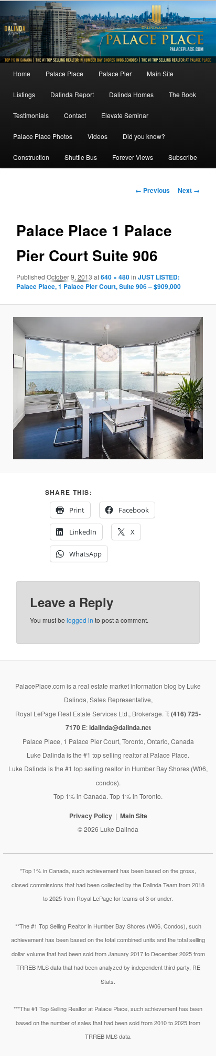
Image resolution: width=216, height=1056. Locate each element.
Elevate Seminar (124, 115)
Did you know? (144, 136)
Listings (24, 94)
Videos (97, 136)
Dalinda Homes (131, 94)
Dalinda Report (72, 94)
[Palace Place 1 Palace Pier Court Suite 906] (108, 388)
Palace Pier (115, 73)
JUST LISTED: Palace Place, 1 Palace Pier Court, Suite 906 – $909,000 (98, 281)
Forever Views (132, 157)
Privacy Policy (90, 815)
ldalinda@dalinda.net (120, 727)
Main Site (160, 73)
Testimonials (31, 115)
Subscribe (182, 157)
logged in (80, 620)
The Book (182, 94)
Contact (75, 115)
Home (21, 73)
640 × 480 (115, 277)
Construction (31, 157)
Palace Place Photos (42, 136)
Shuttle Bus (80, 157)
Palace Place (64, 73)
